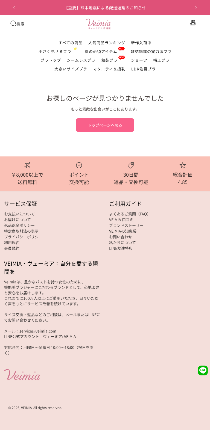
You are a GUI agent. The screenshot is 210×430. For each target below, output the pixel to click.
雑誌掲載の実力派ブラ (151, 51)
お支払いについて (19, 214)
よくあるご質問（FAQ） (130, 214)
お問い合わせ (120, 236)
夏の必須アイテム (101, 51)
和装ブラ (109, 60)
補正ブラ (161, 60)
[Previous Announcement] (14, 7)
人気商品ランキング (106, 42)
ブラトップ (50, 60)
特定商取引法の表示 (21, 231)
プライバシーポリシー (23, 236)
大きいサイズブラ (70, 69)
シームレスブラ (81, 60)
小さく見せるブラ (55, 51)
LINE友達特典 (121, 248)
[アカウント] (192, 22)
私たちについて (122, 242)
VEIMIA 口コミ (121, 219)
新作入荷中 (141, 42)
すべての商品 (71, 42)
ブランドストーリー (126, 225)
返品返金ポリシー (19, 225)
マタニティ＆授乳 (109, 69)
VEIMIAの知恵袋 (122, 231)
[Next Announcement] (196, 7)
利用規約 (11, 242)
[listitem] (105, 7)
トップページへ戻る (105, 125)
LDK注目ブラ (143, 69)
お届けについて (17, 219)
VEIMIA (26, 407)
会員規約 (11, 248)
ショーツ (139, 60)
